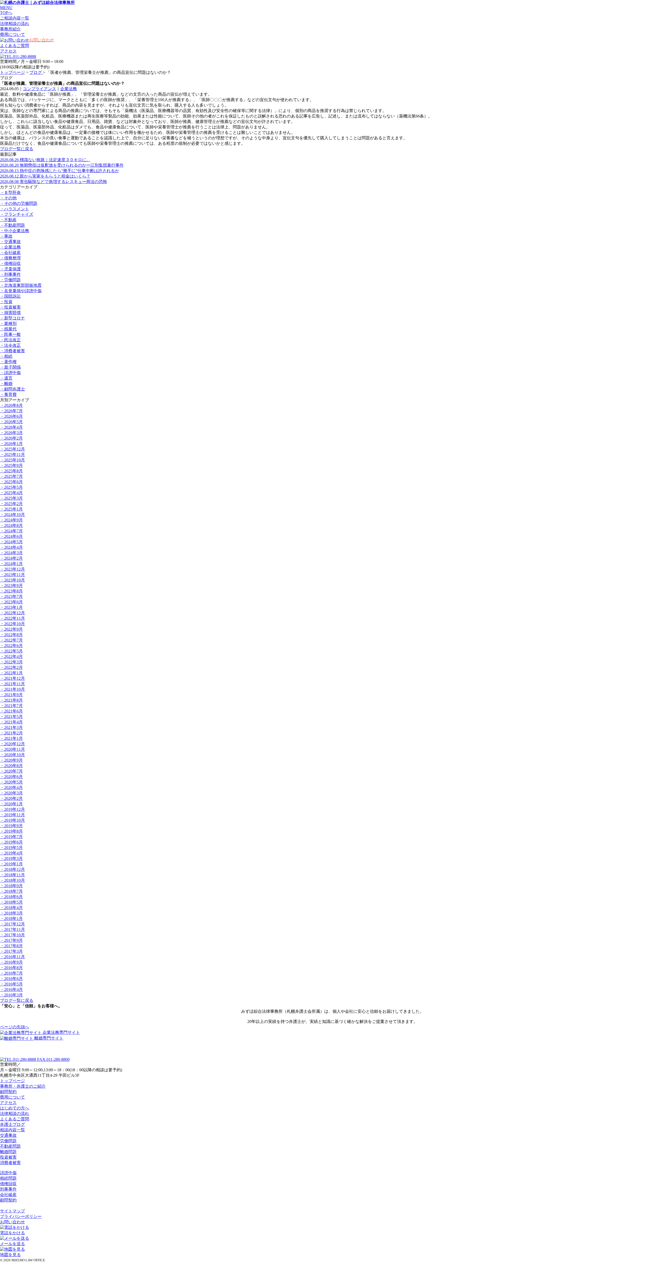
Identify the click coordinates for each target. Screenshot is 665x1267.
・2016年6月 (11, 978)
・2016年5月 (11, 984)
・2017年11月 (12, 929)
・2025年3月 (11, 498)
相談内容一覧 (12, 1130)
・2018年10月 (12, 880)
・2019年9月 (11, 826)
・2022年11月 (12, 618)
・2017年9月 (11, 940)
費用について (12, 34)
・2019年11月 (12, 815)
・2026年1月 (11, 443)
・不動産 (8, 220)
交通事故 (8, 1135)
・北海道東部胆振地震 (21, 285)
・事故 (6, 236)
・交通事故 (10, 241)
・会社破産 (10, 252)
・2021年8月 (11, 700)
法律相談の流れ (14, 1113)
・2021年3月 (11, 727)
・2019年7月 (11, 836)
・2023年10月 (12, 580)
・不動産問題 (12, 225)
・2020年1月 (11, 804)
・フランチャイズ (16, 214)
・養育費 (8, 394)
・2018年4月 (11, 907)
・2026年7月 (11, 411)
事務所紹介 (10, 29)
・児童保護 (10, 269)
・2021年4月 (11, 722)
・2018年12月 (12, 869)
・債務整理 (10, 258)
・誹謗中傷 (10, 372)
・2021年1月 (11, 738)
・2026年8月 (11, 405)
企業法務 (68, 89)
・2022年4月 (11, 656)
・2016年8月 (11, 967)
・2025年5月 (11, 487)
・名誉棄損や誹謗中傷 (21, 291)
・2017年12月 (12, 924)
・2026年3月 (11, 432)
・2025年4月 (11, 493)
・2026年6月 (11, 416)
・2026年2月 (11, 438)
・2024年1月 (11, 563)
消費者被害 (10, 1162)
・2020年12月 (12, 744)
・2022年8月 (11, 634)
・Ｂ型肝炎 (10, 192)
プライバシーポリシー (21, 1216)
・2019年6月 (11, 842)
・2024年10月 (12, 514)
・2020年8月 (11, 765)
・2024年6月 (11, 536)
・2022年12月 (12, 613)
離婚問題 (8, 1152)
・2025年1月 (11, 509)
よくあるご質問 (14, 45)
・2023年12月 (12, 569)
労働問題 (8, 1141)
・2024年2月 (11, 558)
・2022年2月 (11, 667)
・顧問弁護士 (12, 389)
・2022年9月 (11, 629)
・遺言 (6, 378)
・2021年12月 (12, 678)
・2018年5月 (11, 902)
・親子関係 (10, 367)
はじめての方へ (14, 1108)
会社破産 (8, 1194)
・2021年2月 (11, 733)
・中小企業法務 (14, 230)
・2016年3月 (11, 995)
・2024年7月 (11, 531)
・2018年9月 (11, 886)
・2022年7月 (11, 640)
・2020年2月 (11, 798)
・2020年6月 (11, 776)
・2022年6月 (11, 645)
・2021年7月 (11, 705)
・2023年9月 (11, 585)
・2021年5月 (11, 716)
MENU (6, 7)
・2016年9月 (11, 962)
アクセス (8, 51)
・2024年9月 (11, 520)
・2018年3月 (11, 913)
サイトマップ (12, 1211)
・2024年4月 (11, 547)
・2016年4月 (11, 989)
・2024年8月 (11, 525)
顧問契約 (8, 1091)
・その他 (8, 198)
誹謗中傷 (8, 1173)
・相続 (6, 356)
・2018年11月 (12, 875)
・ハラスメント (14, 209)
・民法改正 (10, 340)
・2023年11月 (12, 574)
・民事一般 (10, 334)
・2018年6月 (11, 896)
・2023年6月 (11, 602)
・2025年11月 (12, 454)
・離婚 (6, 383)
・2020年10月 (12, 755)
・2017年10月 (12, 935)
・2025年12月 (12, 449)
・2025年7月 (11, 476)
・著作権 (8, 362)
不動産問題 (10, 1146)
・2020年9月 (11, 760)
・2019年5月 (11, 847)
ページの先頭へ (14, 1027)
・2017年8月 (11, 946)
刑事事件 (8, 1189)
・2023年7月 (11, 596)
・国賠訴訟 (10, 296)
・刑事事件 (10, 274)
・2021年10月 (12, 689)
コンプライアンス (39, 89)
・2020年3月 (11, 793)
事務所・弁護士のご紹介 (23, 1086)
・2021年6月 (11, 711)
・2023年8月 (11, 591)
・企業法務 (10, 247)
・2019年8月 (11, 831)
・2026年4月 (11, 427)
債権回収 (8, 1183)
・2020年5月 (11, 782)
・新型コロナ (12, 318)
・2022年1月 (11, 673)
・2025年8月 (11, 471)
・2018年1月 (11, 918)
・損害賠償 (10, 312)
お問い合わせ (12, 1222)
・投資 (6, 301)
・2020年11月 (12, 749)
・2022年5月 (11, 651)
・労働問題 (10, 280)
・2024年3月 (11, 553)
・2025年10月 (12, 460)
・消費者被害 (12, 351)
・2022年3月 (11, 662)
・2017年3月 (11, 951)
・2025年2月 (11, 503)
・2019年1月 (11, 864)
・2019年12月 (12, 809)
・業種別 (8, 323)
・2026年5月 (11, 422)
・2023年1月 (11, 607)
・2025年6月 (11, 482)
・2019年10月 (12, 820)
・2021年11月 (12, 684)
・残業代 (8, 329)
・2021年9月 (11, 695)
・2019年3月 (11, 858)
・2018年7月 (11, 891)
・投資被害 (10, 307)
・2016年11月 (12, 957)
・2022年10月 (12, 624)
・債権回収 (10, 263)
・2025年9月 (11, 465)
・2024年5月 (11, 542)
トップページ (12, 72)
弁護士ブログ (12, 1124)
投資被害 (8, 1157)
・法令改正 (10, 345)
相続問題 (8, 1178)
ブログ (36, 72)
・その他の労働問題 (18, 203)
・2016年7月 (11, 973)
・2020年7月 (11, 771)
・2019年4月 (11, 853)
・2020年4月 (11, 787)
